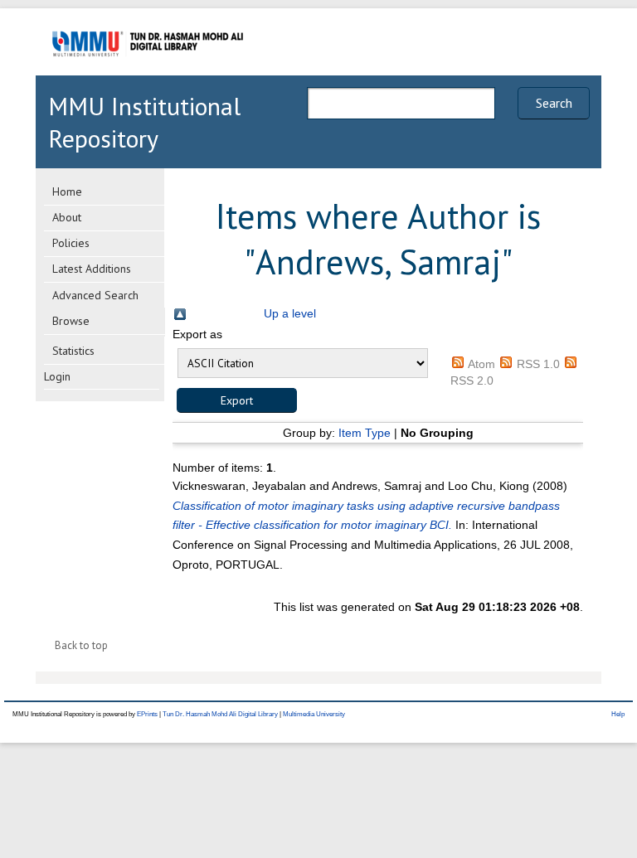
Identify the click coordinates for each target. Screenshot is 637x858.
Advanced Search (95, 295)
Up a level (290, 313)
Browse (71, 320)
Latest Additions (91, 268)
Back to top (81, 645)
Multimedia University (314, 714)
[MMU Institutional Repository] (148, 72)
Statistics (73, 350)
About (66, 217)
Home (67, 191)
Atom (481, 364)
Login (57, 376)
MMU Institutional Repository (144, 122)
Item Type (364, 432)
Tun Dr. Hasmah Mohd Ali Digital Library (220, 714)
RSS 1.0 (538, 364)
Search (554, 103)
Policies (71, 242)
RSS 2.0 (472, 380)
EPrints (147, 714)
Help (618, 714)
